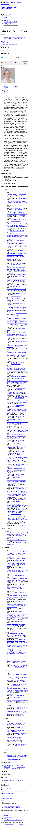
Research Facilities (8, 23)
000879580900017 (15, 265)
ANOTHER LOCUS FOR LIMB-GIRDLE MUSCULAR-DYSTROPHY (17, 634)
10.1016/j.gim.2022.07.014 (16, 263)
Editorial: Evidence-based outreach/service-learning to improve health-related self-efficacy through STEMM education (17, 679)
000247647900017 (15, 406)
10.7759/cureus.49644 (21, 733)
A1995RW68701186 (20, 639)
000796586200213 (15, 697)
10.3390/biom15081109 (22, 726)
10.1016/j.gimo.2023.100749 (17, 240)
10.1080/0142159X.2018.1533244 (18, 665)
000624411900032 (15, 315)
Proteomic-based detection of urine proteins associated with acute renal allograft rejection (17, 423)
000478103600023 (19, 667)
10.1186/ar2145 (20, 405)
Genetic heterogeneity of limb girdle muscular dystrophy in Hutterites (15, 587)
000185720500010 (15, 454)
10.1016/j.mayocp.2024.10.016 (17, 208)
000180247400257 (19, 592)
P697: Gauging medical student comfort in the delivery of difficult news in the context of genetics (17, 245)
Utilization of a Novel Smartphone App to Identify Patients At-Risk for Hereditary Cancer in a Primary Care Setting (17, 757)
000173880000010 (15, 466)
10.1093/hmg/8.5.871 (21, 487)
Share (2, 67)
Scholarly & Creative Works (10, 22)
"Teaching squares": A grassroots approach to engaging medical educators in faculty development (17, 701)
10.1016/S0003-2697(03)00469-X (15, 452)
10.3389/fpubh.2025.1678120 (17, 684)
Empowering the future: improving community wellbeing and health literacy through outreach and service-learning (17, 214)
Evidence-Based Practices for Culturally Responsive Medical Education (16, 289)
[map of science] (5, 798)
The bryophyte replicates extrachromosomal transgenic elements (16, 470)
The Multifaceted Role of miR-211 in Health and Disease (16, 724)
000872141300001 (19, 746)
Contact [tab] (6, 89)
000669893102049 (19, 560)
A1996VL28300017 (20, 525)
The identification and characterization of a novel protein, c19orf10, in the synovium (17, 401)
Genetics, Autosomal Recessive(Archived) (17, 674)
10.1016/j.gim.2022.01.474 (16, 695)
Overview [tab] (6, 84)
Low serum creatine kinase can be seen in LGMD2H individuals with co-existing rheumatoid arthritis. (17, 605)
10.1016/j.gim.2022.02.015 (16, 284)
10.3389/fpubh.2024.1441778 (17, 219)
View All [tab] (6, 92)
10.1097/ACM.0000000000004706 (18, 274)
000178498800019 (19, 584)
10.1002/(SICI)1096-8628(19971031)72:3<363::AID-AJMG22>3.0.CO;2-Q (16, 511)
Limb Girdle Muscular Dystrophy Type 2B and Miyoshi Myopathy (17, 533)
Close (2, 50)
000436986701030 (19, 567)
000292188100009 (15, 364)
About (5, 814)
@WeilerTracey (4, 42)
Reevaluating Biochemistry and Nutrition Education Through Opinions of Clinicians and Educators (17, 309)
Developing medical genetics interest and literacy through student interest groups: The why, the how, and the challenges (17, 690)
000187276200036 (15, 443)
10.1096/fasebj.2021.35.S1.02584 (18, 559)
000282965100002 (19, 378)
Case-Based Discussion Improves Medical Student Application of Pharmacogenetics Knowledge (17, 713)
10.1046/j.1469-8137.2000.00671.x (15, 475)
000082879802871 (19, 621)
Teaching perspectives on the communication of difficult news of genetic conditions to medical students (17, 739)
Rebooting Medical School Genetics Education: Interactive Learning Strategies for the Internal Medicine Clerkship (17, 652)
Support (6, 24)
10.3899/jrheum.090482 (22, 396)
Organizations (7, 20)
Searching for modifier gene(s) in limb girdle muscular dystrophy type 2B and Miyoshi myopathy (16, 625)
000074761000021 (15, 501)
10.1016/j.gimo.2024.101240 (17, 231)
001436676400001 (17, 209)
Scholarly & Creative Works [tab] (10, 86)
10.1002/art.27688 (20, 388)
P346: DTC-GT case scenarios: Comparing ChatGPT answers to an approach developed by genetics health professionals (17, 225)
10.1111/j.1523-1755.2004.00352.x (15, 441)
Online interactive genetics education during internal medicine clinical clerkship (17, 279)
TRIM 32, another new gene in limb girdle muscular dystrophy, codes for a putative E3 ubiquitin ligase (17, 580)
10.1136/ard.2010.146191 (16, 362)
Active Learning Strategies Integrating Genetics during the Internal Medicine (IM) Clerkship (17, 642)
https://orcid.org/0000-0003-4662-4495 (13, 780)
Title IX (6, 818)
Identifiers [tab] (6, 90)
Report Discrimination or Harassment (13, 820)
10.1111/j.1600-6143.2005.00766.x (15, 417)
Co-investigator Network (6, 794)
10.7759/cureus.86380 (21, 198)
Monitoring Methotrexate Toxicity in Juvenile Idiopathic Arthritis (16, 393)
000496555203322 (19, 715)
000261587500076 (19, 576)
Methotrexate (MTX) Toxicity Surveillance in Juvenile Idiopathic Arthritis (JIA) (17, 571)
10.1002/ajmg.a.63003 (21, 744)
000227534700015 (15, 419)
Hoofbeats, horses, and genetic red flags (16, 661)
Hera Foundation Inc (13, 759)
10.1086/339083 (20, 464)
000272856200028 (19, 398)
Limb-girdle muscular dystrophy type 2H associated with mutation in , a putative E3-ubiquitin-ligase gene (17, 459)
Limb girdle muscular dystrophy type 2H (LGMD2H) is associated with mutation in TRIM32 (17, 597)
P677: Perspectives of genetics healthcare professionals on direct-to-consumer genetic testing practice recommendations (17, 235)
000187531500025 (21, 432)
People (5, 19)
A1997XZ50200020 (16, 514)
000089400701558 (19, 611)
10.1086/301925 (20, 499)
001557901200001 (19, 727)
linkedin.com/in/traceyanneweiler (9, 44)
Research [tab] (6, 87)
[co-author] (3, 788)
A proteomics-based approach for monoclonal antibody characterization (16, 446)
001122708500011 (19, 734)
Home (5, 17)
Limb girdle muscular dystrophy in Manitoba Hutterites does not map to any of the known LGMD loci (17, 505)
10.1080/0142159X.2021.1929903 (18, 707)
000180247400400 (19, 601)
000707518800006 (15, 296)
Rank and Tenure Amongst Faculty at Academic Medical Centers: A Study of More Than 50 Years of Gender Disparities (17, 269)
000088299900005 (15, 477)
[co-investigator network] (7, 793)
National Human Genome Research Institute (14, 767)
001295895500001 (15, 221)
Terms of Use (9, 824)
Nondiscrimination (8, 817)
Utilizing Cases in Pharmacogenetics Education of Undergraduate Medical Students (16, 564)
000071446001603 (19, 631)
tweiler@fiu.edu (5, 41)
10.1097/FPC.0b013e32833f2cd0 (18, 376)
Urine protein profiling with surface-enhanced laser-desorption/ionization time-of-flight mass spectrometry (17, 436)
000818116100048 (19, 276)
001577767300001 (15, 686)
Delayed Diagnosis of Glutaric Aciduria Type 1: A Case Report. (16, 194)
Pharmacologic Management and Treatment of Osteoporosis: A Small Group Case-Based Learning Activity (17, 553)
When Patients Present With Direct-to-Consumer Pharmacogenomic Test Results (17, 202)
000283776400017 (17, 389)
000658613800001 (19, 708)
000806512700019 (15, 286)
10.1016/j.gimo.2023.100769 (17, 250)
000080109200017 (19, 488)
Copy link (25, 63)
